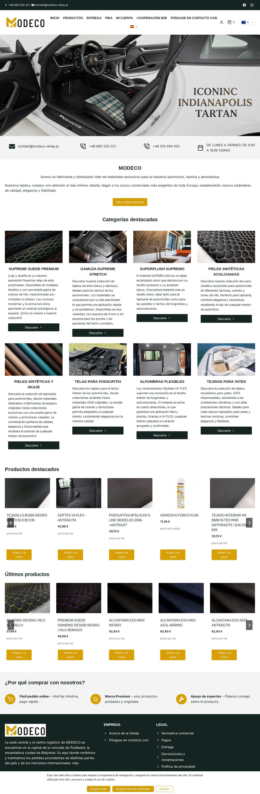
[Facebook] (244, 5)
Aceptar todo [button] (98, 789)
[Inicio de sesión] (221, 22)
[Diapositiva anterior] (11, 523)
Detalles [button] (164, 789)
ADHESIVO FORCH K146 (179, 515)
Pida (109, 18)
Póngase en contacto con (194, 18)
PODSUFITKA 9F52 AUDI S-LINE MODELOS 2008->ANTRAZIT (130, 520)
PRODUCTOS (73, 18)
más (75, 763)
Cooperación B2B (152, 18)
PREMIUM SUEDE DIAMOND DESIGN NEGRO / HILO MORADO (78, 625)
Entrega (94, 18)
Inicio (55, 18)
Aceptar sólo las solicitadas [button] (133, 789)
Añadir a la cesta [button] (19, 554)
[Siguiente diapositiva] (249, 523)
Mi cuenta (124, 18)
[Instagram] (252, 5)
